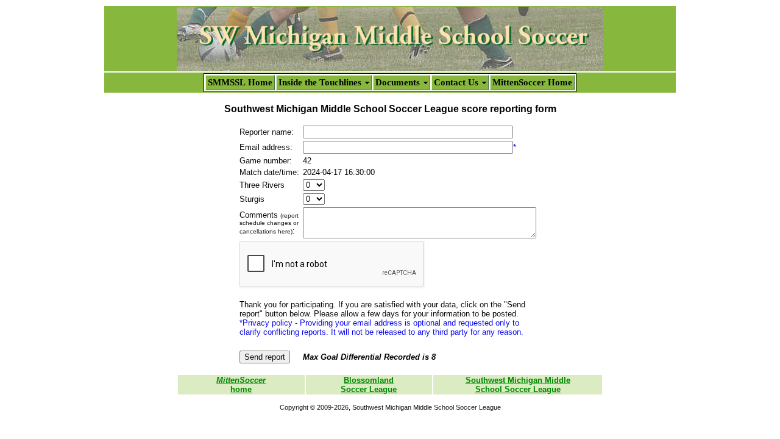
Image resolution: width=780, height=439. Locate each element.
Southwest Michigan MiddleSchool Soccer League (518, 385)
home (241, 385)
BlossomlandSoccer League (369, 385)
